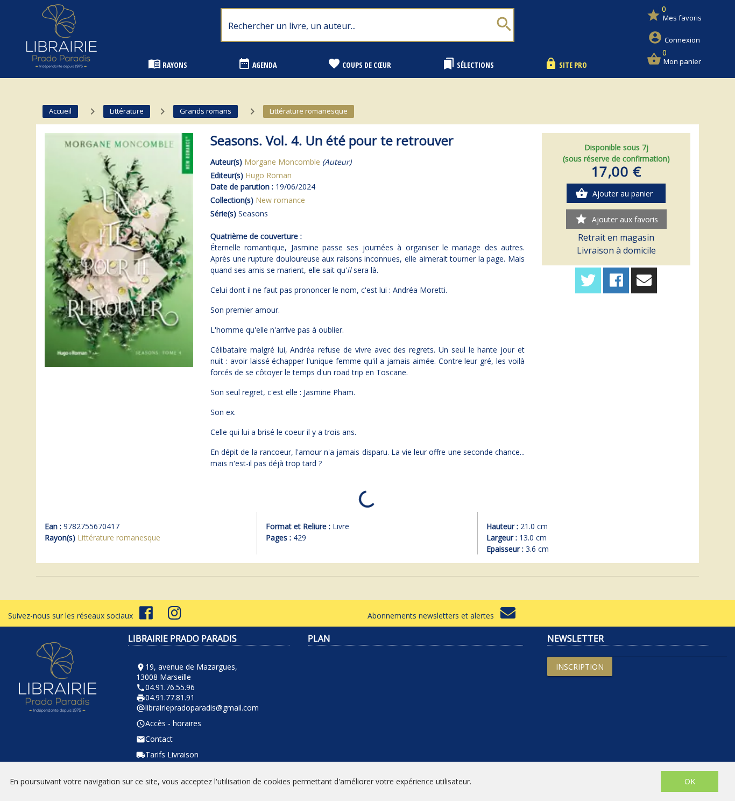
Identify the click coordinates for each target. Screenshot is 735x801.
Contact (154, 739)
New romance (280, 200)
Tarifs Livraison (167, 754)
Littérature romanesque (118, 537)
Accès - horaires (168, 723)
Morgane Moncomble (282, 162)
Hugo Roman (268, 175)
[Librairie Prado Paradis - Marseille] (61, 72)
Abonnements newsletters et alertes (433, 615)
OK (689, 781)
